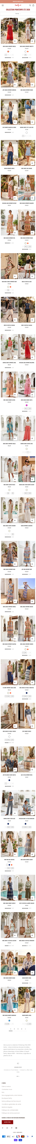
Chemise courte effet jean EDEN (26, 127)
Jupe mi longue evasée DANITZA (9, 775)
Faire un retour (6, 1086)
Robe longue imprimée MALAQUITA (27, 203)
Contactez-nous (7, 1089)
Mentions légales (7, 1107)
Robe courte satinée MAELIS (9, 484)
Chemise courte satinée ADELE (27, 443)
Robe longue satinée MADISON (9, 525)
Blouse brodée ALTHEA (26, 1015)
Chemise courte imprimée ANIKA (9, 362)
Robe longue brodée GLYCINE (9, 400)
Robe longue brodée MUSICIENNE (9, 1015)
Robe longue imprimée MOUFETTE (26, 46)
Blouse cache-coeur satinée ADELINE (26, 484)
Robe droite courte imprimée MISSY (9, 281)
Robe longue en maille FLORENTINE (26, 687)
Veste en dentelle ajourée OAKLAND (26, 903)
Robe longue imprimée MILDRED (26, 644)
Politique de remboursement (11, 1113)
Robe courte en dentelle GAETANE (9, 940)
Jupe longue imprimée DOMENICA (9, 90)
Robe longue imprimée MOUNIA (9, 606)
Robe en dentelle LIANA (27, 281)
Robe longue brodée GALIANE (27, 859)
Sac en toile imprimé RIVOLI (26, 775)
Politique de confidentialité (10, 1110)
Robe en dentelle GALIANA (26, 325)
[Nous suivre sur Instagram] (7, 1128)
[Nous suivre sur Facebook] (2, 1128)
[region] (18, 1068)
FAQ (3, 1092)
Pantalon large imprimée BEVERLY (9, 203)
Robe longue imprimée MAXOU (27, 90)
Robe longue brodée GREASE (9, 978)
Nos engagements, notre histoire (12, 1095)
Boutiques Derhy (7, 1098)
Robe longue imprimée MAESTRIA (9, 644)
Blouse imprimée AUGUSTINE (26, 525)
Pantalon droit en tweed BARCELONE (26, 818)
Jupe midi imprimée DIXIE (27, 569)
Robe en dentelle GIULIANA (9, 325)
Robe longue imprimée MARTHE (26, 606)
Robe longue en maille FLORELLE (9, 731)
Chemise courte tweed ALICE (9, 818)
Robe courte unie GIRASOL (26, 168)
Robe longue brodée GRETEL (26, 400)
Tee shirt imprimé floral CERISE (9, 687)
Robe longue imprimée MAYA (9, 569)
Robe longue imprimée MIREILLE (9, 46)
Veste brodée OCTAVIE (26, 731)
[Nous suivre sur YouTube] (16, 1128)
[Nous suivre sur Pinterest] (12, 1128)
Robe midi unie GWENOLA (9, 859)
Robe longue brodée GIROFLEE (9, 903)
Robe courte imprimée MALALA (9, 443)
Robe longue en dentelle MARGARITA (26, 940)
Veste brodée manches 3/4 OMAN (9, 127)
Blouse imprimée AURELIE (9, 168)
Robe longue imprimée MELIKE (27, 238)
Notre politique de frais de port (11, 1101)
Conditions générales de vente (11, 1104)
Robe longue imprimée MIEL (9, 238)
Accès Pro (7, 1122)
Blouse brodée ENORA (26, 978)
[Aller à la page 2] (25, 1029)
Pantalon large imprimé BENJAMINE (26, 362)
